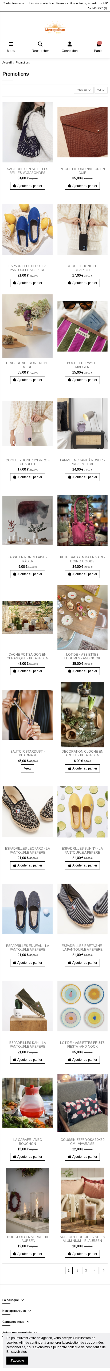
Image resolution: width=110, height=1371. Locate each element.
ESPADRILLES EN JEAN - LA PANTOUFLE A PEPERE (27, 947)
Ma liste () (100, 8)
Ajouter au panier (29, 186)
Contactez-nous (13, 3)
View (27, 768)
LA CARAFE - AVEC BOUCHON (27, 1141)
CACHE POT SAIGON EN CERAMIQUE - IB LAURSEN (27, 656)
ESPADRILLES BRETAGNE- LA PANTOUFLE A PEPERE (82, 947)
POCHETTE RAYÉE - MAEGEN (82, 365)
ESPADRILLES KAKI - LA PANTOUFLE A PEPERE (27, 1044)
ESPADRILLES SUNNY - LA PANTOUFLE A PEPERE (82, 850)
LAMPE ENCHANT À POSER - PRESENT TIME (82, 462)
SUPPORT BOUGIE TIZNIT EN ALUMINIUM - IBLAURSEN (82, 1239)
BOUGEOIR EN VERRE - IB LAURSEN (27, 1239)
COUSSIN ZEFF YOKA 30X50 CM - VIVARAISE (82, 1141)
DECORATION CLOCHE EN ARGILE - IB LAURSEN (82, 753)
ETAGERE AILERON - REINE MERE (27, 365)
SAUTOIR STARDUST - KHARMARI (27, 753)
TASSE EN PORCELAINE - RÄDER (27, 559)
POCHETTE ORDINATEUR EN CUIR (82, 171)
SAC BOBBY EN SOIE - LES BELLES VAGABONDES (27, 171)
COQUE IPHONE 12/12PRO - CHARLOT (27, 462)
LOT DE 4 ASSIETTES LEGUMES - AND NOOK (82, 656)
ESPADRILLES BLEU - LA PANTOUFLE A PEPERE (27, 268)
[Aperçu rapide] (30, 163)
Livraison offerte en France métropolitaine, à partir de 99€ (68, 3)
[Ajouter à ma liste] (24, 163)
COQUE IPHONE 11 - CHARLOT (82, 268)
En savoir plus (16, 1352)
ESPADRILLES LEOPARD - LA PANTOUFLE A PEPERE (27, 850)
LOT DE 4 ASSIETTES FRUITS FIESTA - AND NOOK (82, 1044)
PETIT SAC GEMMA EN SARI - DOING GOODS (82, 559)
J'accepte (17, 1360)
